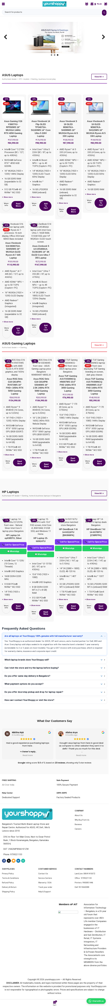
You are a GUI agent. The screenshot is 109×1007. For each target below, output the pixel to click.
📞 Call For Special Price (41, 558)
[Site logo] (54, 4)
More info (6, 212)
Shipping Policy (8, 902)
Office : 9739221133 (83, 888)
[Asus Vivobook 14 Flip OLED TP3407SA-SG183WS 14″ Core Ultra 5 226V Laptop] (41, 115)
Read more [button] (28, 766)
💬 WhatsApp (41, 565)
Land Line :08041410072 (85, 884)
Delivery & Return (9, 898)
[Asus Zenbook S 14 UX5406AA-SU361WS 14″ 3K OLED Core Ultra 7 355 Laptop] (41, 240)
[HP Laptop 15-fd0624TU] (41, 537)
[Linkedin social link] (18, 871)
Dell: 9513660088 (82, 898)
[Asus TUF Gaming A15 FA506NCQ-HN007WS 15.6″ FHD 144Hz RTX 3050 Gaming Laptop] (66, 373)
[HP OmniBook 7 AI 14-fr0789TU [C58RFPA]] (96, 532)
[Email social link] (14, 871)
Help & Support (44, 902)
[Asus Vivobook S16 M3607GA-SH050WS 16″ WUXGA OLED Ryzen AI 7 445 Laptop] (13, 239)
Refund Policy (8, 893)
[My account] (84, 4)
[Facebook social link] (4, 871)
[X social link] (9, 871)
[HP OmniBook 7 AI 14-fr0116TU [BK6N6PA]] (68, 532)
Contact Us (43, 884)
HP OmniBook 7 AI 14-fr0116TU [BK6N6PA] (68, 543)
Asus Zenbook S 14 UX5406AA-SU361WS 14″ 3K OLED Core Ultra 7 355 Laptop (41, 259)
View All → (99, 84)
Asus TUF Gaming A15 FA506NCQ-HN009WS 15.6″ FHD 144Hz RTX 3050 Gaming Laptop (93, 398)
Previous (6, 41)
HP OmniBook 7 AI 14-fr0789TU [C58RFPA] (96, 543)
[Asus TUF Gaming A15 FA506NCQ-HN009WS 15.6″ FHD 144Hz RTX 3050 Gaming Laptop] (92, 376)
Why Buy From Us (82, 830)
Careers (78, 839)
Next (100, 41)
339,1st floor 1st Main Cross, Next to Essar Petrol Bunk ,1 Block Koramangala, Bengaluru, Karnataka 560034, (26, 850)
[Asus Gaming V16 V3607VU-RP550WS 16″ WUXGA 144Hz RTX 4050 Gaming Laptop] (13, 115)
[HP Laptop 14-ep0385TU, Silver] (13, 535)
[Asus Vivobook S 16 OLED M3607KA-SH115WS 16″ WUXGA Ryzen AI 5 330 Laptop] (96, 115)
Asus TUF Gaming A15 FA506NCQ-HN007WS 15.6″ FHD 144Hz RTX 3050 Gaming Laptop (66, 392)
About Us (79, 826)
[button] (45, 213)
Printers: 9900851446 (84, 893)
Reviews (78, 835)
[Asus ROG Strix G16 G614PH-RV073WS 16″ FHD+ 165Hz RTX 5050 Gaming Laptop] (14, 375)
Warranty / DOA (44, 893)
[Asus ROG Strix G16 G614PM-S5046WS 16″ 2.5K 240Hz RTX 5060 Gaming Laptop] (40, 375)
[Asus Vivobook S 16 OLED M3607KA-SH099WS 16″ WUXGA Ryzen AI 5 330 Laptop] (68, 115)
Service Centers (45, 888)
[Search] (103, 4)
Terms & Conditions (10, 888)
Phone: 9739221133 (12, 865)
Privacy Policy (8, 884)
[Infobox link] (9, 793)
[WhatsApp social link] (23, 871)
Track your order (45, 898)
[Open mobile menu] (3, 4)
